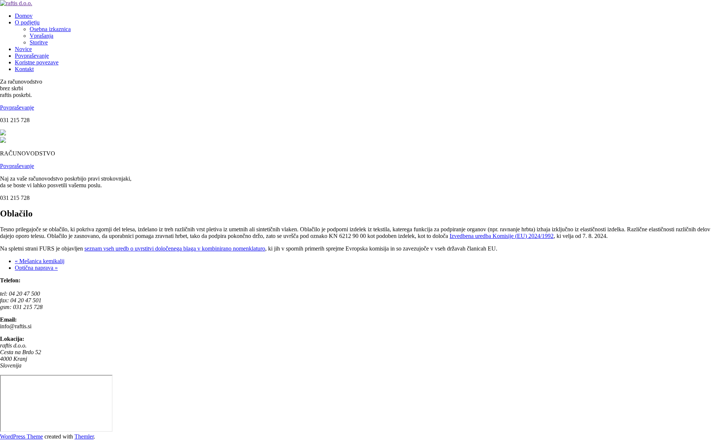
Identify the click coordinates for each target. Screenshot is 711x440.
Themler (84, 436)
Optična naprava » (36, 268)
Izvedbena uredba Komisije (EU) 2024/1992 (502, 236)
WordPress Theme (21, 436)
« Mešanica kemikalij (39, 261)
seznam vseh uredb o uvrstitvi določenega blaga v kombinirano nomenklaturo (174, 248)
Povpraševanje (17, 107)
